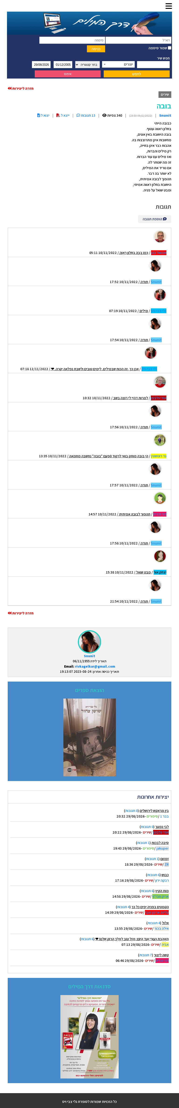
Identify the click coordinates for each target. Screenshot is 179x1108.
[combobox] (118, 64)
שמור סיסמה (158, 48)
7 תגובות (145, 955)
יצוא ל (44, 115)
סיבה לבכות (160, 842)
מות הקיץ (162, 890)
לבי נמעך (162, 826)
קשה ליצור (161, 955)
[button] (168, 6)
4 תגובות (123, 906)
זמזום (164, 858)
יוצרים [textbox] (128, 64)
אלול (165, 922)
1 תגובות (143, 842)
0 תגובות (131, 810)
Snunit (89, 656)
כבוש (165, 874)
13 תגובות (87, 115)
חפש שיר (163, 58)
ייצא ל (64, 115)
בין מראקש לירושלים (154, 810)
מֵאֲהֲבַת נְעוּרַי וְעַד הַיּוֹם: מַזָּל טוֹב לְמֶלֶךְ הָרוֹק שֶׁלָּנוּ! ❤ (132, 939)
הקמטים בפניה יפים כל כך (150, 906)
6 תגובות (153, 874)
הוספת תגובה (153, 219)
